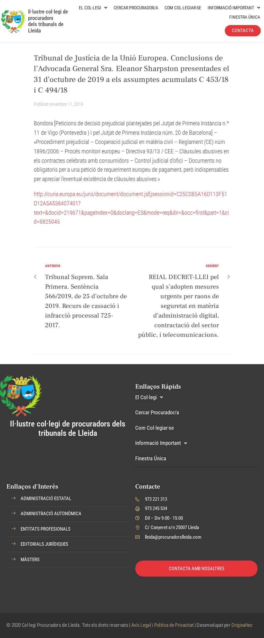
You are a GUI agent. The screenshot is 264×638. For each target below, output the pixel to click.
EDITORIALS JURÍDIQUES (44, 544)
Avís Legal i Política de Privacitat (162, 625)
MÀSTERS (30, 559)
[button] (67, 499)
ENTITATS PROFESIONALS (46, 529)
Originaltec (241, 625)
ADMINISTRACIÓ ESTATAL (46, 498)
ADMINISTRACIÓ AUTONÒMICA (51, 514)
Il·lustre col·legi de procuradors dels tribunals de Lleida (48, 20)
